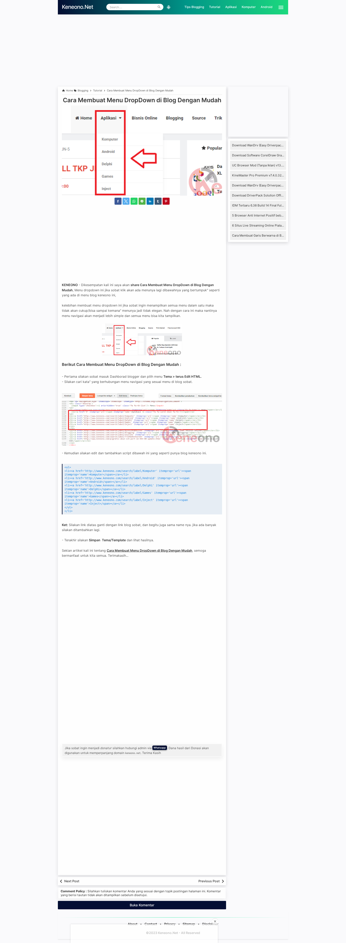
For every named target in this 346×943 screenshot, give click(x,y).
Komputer (249, 7)
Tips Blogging (194, 7)
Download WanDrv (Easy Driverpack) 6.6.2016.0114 (267, 185)
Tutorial (214, 7)
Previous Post (209, 881)
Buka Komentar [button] (142, 905)
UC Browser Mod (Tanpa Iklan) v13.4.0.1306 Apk (266, 165)
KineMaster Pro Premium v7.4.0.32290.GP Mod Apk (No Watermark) (280, 175)
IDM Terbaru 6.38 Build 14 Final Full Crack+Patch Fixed (271, 205)
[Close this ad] (215, 921)
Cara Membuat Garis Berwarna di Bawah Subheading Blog (273, 235)
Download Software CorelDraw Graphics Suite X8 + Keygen (274, 155)
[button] (279, 7)
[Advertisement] (173, 25)
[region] (173, 59)
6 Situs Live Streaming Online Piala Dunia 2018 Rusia (269, 225)
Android (267, 7)
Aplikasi (231, 7)
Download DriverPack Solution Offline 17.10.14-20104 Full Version (278, 195)
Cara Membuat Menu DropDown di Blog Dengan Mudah (142, 100)
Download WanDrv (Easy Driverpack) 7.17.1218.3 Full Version (274, 145)
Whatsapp (160, 747)
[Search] (159, 7)
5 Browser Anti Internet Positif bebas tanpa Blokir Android (273, 215)
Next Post (71, 881)
